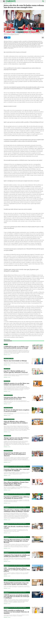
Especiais (5, 3)
